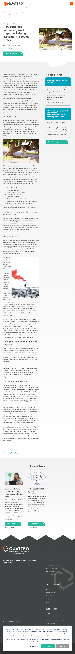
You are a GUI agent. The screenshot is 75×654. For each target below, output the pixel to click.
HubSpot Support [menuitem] (50, 578)
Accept (48, 646)
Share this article (11, 53)
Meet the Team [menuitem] (50, 596)
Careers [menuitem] (48, 602)
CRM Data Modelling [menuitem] (51, 568)
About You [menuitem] (48, 589)
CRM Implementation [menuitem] (51, 571)
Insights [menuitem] (48, 613)
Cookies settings (33, 646)
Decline (62, 646)
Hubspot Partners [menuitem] (50, 592)
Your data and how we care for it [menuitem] (54, 617)
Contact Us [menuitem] (49, 599)
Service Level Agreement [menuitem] (52, 623)
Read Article (11, 523)
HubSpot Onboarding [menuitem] (51, 574)
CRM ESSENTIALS (36, 489)
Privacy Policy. (46, 636)
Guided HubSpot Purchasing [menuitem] (53, 565)
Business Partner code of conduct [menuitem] (55, 620)
